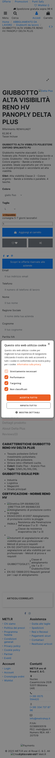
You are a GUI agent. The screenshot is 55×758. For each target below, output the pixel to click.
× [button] (49, 344)
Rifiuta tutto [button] (28, 405)
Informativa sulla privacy (29, 364)
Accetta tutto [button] (28, 397)
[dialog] (27, 379)
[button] (27, 412)
